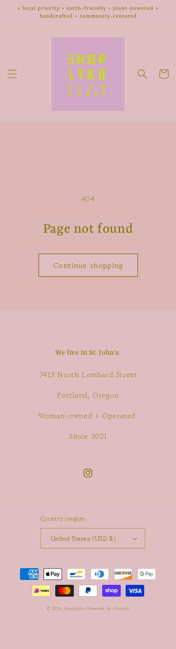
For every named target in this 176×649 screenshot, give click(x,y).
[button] (12, 74)
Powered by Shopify (108, 608)
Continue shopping (88, 265)
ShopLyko (75, 608)
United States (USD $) (83, 538)
